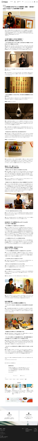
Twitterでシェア (23, 375)
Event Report (15, 1)
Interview (11, 1)
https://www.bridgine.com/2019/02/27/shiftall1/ (11, 359)
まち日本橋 (26, 428)
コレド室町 (35, 428)
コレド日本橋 (35, 429)
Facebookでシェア (15, 375)
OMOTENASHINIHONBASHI (28, 429)
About (22, 1)
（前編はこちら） (7, 35)
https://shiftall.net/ (10, 372)
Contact (4, 428)
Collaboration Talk (19, 1)
